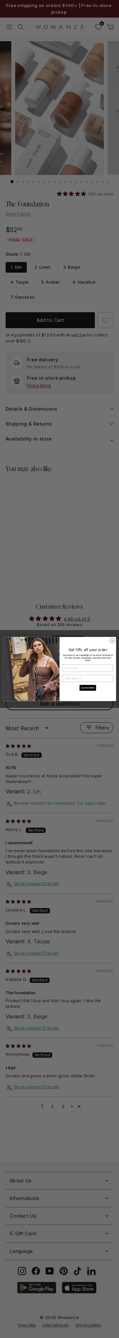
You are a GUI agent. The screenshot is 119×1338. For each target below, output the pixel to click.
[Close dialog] (112, 640)
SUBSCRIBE (88, 687)
